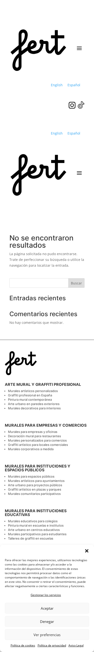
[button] (86, 550)
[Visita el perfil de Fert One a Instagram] (73, 107)
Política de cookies (23, 645)
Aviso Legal (76, 645)
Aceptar (47, 608)
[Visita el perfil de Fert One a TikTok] (81, 107)
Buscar (76, 283)
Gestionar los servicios (46, 595)
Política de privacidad (52, 645)
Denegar (47, 621)
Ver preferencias (47, 634)
